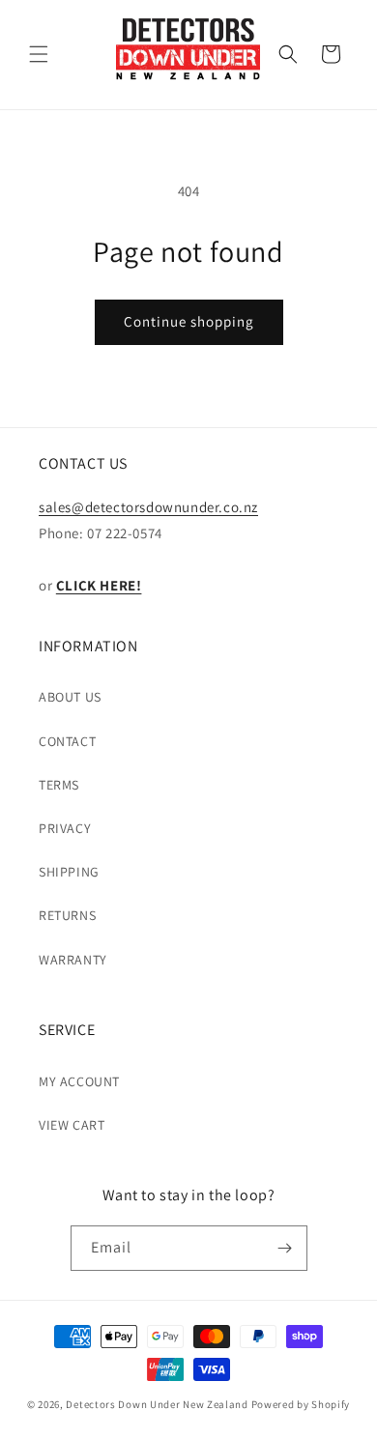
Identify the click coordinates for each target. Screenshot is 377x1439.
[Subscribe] (285, 1248)
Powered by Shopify (301, 1404)
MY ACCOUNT (79, 1081)
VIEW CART (71, 1125)
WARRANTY (73, 959)
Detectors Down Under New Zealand (156, 1404)
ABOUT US (70, 696)
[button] (38, 54)
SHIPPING (69, 871)
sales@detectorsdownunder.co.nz (148, 507)
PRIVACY (65, 828)
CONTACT (67, 741)
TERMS (59, 784)
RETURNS (67, 915)
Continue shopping (189, 321)
